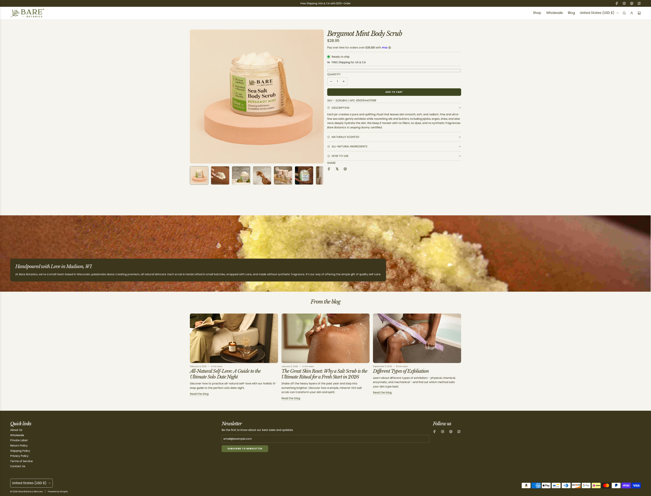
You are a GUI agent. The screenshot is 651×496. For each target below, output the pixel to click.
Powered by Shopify (58, 491)
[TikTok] (639, 3)
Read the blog (199, 394)
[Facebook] (616, 3)
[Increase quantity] (343, 81)
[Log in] (631, 13)
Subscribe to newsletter (245, 448)
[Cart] (639, 13)
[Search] (624, 13)
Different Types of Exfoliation (401, 371)
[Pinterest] (631, 3)
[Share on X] (337, 169)
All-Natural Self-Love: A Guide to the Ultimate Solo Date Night (225, 374)
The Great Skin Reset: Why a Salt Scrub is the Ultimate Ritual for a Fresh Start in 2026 (324, 374)
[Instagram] (624, 3)
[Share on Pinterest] (345, 169)
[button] (192, 96)
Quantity (334, 74)
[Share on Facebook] (329, 169)
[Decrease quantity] (331, 81)
